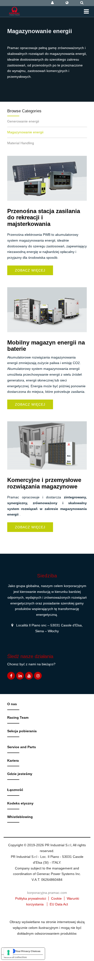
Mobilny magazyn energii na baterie (46, 345)
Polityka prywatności (30, 898)
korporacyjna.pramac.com (47, 893)
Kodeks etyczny (20, 803)
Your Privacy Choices (27, 951)
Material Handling (20, 143)
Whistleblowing (20, 817)
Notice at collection (15, 957)
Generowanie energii (23, 121)
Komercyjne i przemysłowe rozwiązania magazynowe (44, 483)
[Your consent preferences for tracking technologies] (8, 952)
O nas (12, 704)
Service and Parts (21, 747)
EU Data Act (59, 904)
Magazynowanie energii (25, 132)
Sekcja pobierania (22, 731)
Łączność (15, 790)
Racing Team (17, 717)
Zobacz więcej (30, 270)
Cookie (56, 898)
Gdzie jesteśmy (19, 774)
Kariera (13, 760)
